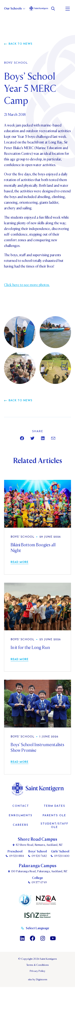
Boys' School (16, 63)
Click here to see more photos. (27, 285)
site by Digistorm (37, 979)
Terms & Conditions (37, 965)
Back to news (20, 43)
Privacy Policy (37, 971)
